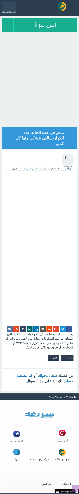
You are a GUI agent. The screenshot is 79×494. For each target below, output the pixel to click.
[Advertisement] (39, 87)
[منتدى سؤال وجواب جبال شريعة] (62, 6)
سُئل (71, 168)
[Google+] (56, 329)
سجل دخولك (47, 375)
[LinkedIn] (36, 329)
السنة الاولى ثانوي (35, 168)
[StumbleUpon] (16, 329)
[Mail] (43, 329)
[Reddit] (49, 329)
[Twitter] (63, 329)
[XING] (30, 329)
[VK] (10, 329)
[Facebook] (69, 329)
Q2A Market (71, 397)
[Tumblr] (23, 329)
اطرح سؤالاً (45, 25)
